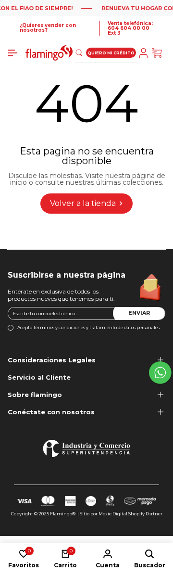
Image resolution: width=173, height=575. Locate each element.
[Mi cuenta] (145, 53)
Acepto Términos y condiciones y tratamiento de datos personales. (89, 327)
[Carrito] (158, 53)
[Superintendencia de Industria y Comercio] (86, 448)
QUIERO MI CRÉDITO (111, 53)
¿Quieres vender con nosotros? (48, 28)
